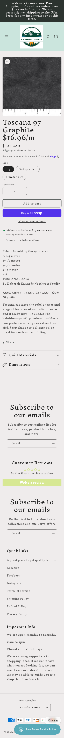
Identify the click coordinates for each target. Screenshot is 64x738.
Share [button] (10, 342)
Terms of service (18, 591)
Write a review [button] (32, 482)
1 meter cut (14, 177)
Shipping (7, 150)
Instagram (14, 583)
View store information (22, 240)
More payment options (32, 221)
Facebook (13, 575)
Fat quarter (27, 169)
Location (13, 568)
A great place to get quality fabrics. (32, 560)
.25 (8, 169)
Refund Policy (16, 606)
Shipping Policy (18, 599)
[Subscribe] (53, 443)
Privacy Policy (17, 614)
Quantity (8, 184)
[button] (7, 36)
